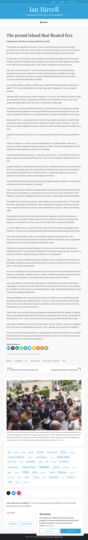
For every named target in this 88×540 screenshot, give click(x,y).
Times (26, 477)
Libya (74, 467)
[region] (60, 523)
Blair (24, 452)
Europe (10, 354)
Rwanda (71, 472)
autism (16, 452)
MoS (64, 361)
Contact (72, 2)
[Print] (38, 348)
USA (10, 481)
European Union (21, 354)
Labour (56, 467)
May (9, 472)
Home (53, 2)
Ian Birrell (44, 9)
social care (11, 477)
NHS (34, 472)
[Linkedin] (17, 348)
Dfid (21, 462)
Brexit (9, 361)
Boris (31, 452)
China (63, 452)
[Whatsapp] (21, 348)
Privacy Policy (49, 526)
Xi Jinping (26, 482)
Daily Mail (63, 457)
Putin (52, 472)
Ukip (44, 477)
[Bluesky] (25, 348)
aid (9, 452)
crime (52, 457)
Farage (54, 462)
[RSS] (42, 348)
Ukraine (53, 477)
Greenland (35, 354)
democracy (12, 462)
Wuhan (18, 482)
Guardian (64, 461)
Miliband (16, 472)
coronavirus (41, 457)
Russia (62, 472)
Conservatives (16, 457)
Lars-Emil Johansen (51, 361)
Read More (60, 440)
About (62, 2)
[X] (13, 348)
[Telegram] (29, 348)
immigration (13, 467)
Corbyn (30, 457)
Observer (43, 472)
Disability (30, 461)
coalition (72, 452)
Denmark (19, 361)
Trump (36, 477)
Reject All (49, 531)
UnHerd (70, 477)
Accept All (70, 531)
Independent (29, 467)
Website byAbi (58, 537)
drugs (40, 462)
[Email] (46, 348)
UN (62, 477)
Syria (19, 477)
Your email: (11, 513)
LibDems (66, 467)
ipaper (44, 467)
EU (26, 361)
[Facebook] (9, 348)
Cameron (52, 452)
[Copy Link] (34, 348)
